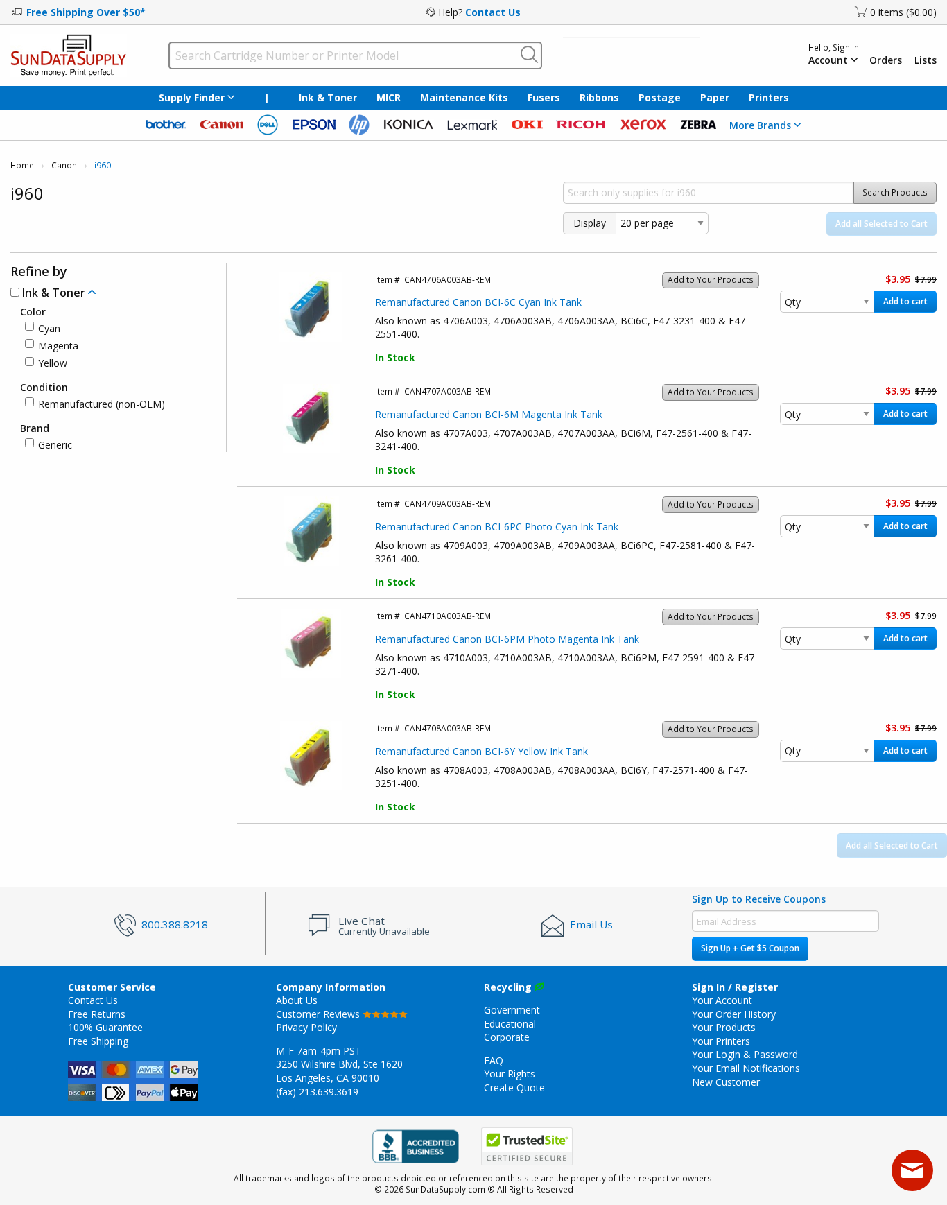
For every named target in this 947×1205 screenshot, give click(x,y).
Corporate (507, 1036)
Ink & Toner (328, 97)
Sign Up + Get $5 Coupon (750, 948)
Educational (510, 1023)
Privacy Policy (306, 1027)
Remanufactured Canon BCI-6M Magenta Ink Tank (488, 414)
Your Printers (721, 1041)
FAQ (493, 1060)
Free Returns (96, 1014)
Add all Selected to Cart (881, 223)
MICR (388, 97)
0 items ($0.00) (903, 12)
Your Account (722, 1000)
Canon (64, 165)
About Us (297, 1000)
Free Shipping (98, 1041)
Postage (659, 97)
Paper (714, 97)
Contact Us (493, 12)
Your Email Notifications (746, 1068)
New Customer (726, 1082)
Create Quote (514, 1087)
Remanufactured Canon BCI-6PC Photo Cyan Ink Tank (496, 526)
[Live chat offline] (912, 1170)
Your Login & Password (745, 1054)
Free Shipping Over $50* (86, 12)
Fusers (544, 97)
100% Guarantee (105, 1027)
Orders (885, 60)
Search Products (895, 192)
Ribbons (599, 97)
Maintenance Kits (464, 97)
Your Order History (734, 1014)
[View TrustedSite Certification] (526, 1146)
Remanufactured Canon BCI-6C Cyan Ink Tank (478, 302)
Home (22, 165)
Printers (769, 97)
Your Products (724, 1027)
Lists (925, 60)
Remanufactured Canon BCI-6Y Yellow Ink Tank (481, 751)
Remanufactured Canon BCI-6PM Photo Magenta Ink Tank (507, 638)
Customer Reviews (319, 1014)
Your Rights (509, 1073)
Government (512, 1009)
